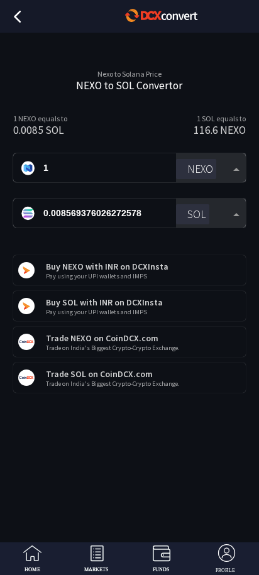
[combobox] (211, 168)
